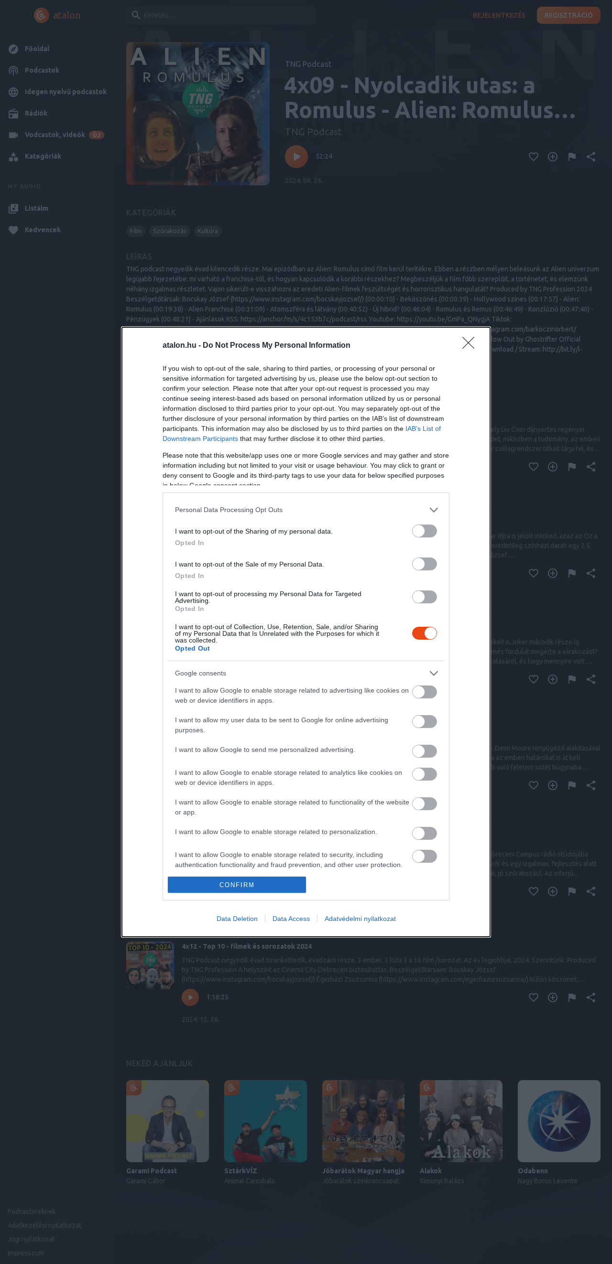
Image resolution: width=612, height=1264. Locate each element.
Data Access (291, 918)
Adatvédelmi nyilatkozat (360, 918)
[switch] (424, 531)
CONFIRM (237, 885)
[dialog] (306, 632)
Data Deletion (237, 918)
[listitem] (306, 510)
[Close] (471, 346)
